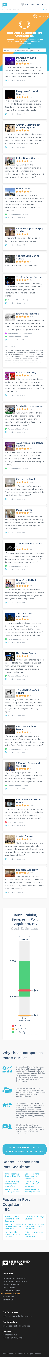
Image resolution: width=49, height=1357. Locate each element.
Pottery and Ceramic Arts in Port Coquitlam (34, 1234)
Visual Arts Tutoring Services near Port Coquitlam (14, 1226)
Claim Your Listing (11, 1290)
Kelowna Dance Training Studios (32, 1190)
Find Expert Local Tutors (15, 1281)
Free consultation (38, 50)
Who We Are (8, 1297)
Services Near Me (11, 1284)
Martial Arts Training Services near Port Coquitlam (34, 1226)
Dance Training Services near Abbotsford (12, 1183)
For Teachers (9, 1287)
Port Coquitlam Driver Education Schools (12, 1234)
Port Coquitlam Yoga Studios (34, 1217)
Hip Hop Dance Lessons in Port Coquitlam (12, 1218)
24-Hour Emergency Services (17, 50)
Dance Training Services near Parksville (32, 1176)
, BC (6, 1209)
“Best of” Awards (11, 1294)
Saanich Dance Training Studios (12, 1190)
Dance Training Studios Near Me (12, 1175)
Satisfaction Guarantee (14, 1278)
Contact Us (8, 1300)
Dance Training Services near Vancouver (32, 1183)
